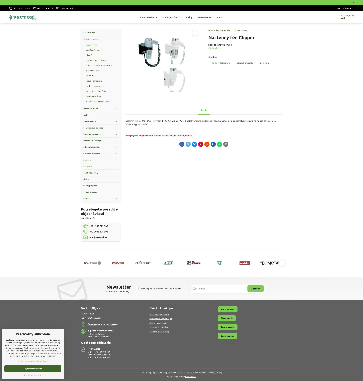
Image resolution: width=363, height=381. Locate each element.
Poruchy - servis (227, 309)
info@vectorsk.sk (101, 336)
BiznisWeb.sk (190, 376)
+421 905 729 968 (102, 352)
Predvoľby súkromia (167, 372)
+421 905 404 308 (102, 357)
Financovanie (227, 318)
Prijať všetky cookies (33, 368)
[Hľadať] (329, 17)
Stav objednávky (215, 372)
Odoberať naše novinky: (118, 291)
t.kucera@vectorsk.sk (103, 354)
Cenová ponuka (227, 327)
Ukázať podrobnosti (33, 375)
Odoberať (255, 288)
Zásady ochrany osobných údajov (191, 372)
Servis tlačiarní (227, 336)
